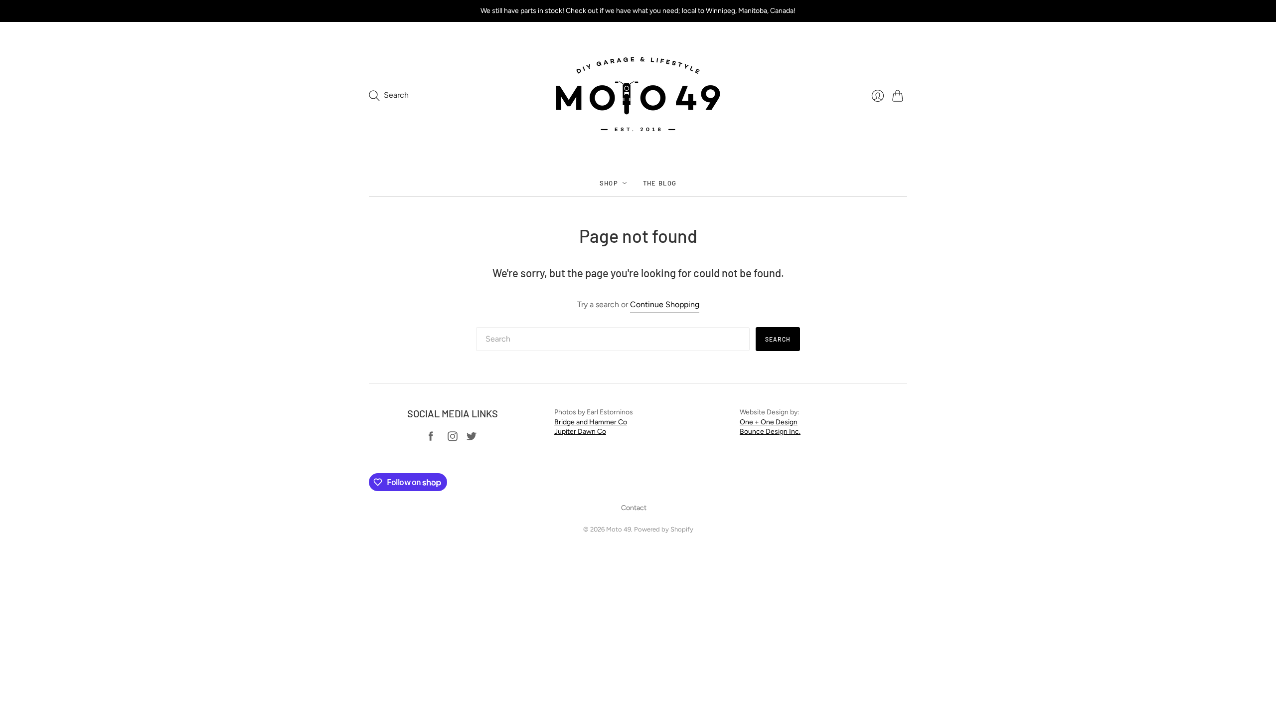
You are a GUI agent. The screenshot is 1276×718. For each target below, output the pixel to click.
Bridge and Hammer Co (590, 422)
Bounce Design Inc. (770, 431)
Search (778, 339)
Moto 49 (618, 529)
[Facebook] (431, 438)
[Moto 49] (638, 96)
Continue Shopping (664, 304)
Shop (609, 183)
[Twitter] (472, 438)
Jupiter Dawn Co (580, 431)
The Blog (659, 183)
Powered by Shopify (663, 529)
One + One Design (769, 422)
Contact (633, 508)
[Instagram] (453, 438)
